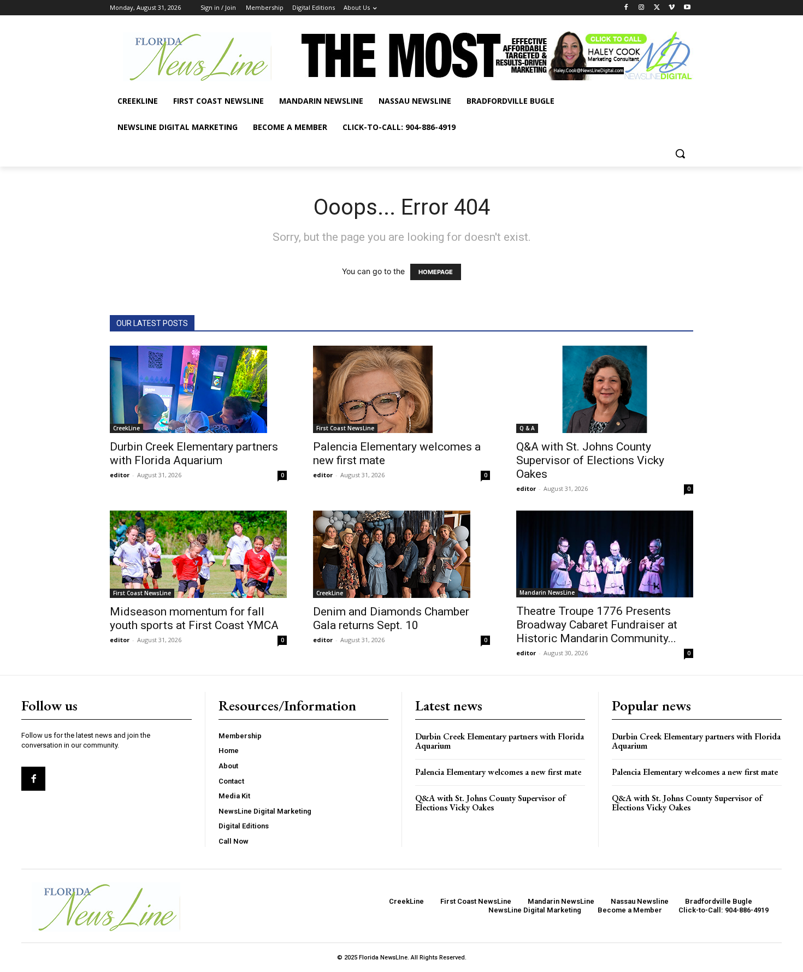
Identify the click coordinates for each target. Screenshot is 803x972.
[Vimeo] (671, 8)
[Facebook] (626, 8)
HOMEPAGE (435, 272)
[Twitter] (657, 8)
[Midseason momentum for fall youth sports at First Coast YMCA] (198, 554)
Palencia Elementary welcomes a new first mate (498, 772)
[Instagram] (641, 8)
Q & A (527, 428)
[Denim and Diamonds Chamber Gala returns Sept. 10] (401, 554)
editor (119, 475)
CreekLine (126, 428)
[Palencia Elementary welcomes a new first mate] (401, 389)
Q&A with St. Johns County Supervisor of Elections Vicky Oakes (590, 460)
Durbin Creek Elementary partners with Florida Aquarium (194, 453)
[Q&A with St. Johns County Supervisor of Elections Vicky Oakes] (604, 389)
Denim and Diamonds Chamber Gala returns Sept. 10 (391, 618)
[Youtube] (687, 8)
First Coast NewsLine (345, 428)
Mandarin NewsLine (547, 592)
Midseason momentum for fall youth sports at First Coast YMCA (194, 618)
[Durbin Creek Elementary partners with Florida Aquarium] (198, 389)
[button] (680, 153)
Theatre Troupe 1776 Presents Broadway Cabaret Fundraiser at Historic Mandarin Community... (596, 624)
